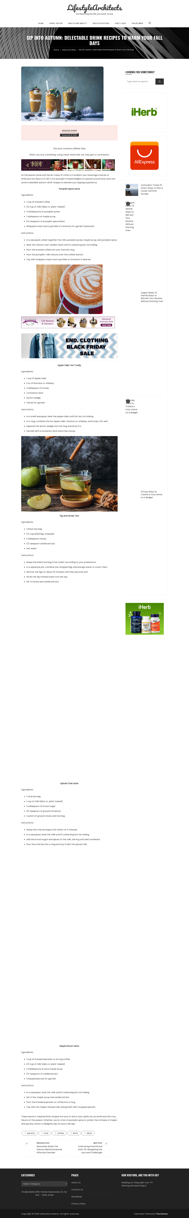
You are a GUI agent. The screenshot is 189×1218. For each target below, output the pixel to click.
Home (41, 23)
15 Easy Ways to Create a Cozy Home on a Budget (151, 494)
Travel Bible (137, 23)
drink (75, 1133)
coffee (60, 1133)
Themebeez (161, 1213)
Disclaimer (76, 1196)
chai (46, 1133)
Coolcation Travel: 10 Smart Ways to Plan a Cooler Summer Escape (152, 189)
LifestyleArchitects (94, 7)
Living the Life (55, 23)
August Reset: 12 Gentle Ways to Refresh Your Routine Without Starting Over (152, 297)
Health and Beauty (77, 23)
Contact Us (77, 1189)
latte (89, 1133)
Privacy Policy (78, 1203)
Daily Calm (120, 23)
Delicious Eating (101, 23)
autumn (31, 1133)
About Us (76, 1182)
